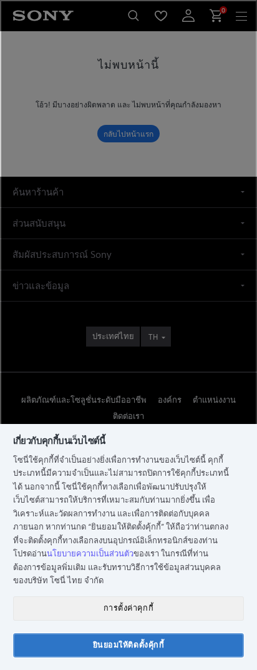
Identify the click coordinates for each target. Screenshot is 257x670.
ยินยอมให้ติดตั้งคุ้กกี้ (128, 644)
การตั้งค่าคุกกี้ (128, 608)
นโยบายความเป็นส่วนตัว (90, 553)
